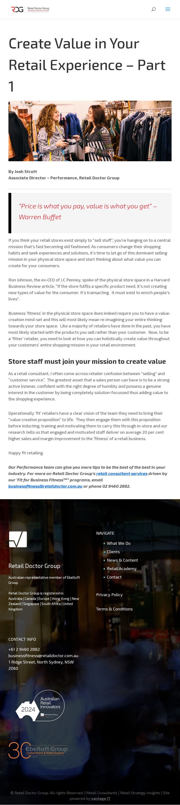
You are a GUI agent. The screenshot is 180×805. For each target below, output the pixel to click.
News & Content (122, 560)
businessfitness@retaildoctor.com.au (43, 655)
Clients (113, 551)
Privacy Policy (109, 594)
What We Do (119, 543)
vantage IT (101, 798)
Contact (114, 576)
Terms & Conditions (114, 608)
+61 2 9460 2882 (24, 649)
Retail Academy (122, 568)
